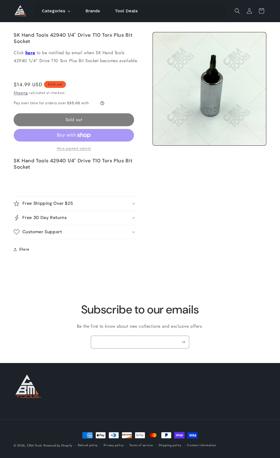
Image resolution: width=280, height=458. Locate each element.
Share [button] (24, 249)
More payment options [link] (74, 148)
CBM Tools (34, 445)
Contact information (201, 445)
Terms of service (141, 445)
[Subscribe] (183, 342)
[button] (237, 11)
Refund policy (88, 445)
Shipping (21, 92)
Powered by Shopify (57, 445)
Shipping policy (170, 445)
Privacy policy (114, 445)
